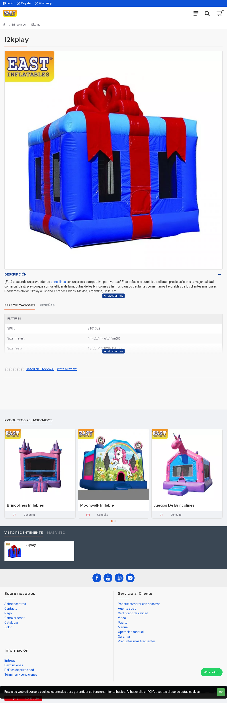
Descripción (15, 274)
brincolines (58, 282)
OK (221, 692)
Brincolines (19, 24)
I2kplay (30, 545)
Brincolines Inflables (25, 505)
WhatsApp (211, 672)
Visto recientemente (23, 533)
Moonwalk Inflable (97, 505)
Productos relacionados (28, 420)
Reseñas (47, 305)
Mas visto (56, 533)
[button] (112, 521)
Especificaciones (19, 305)
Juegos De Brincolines (174, 505)
